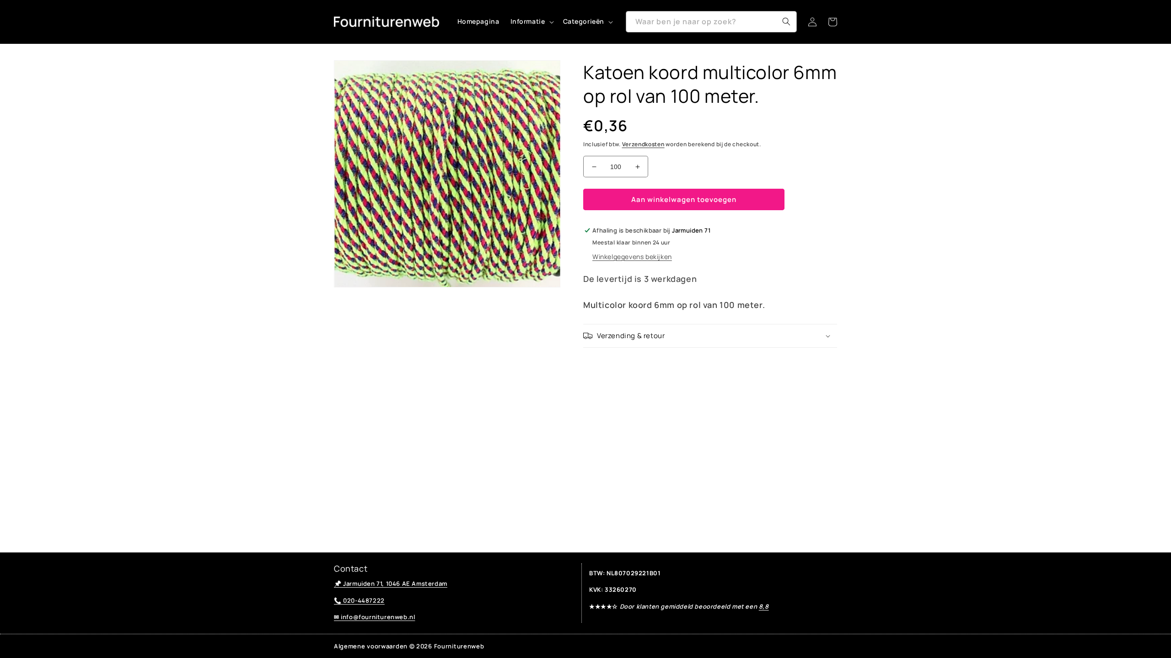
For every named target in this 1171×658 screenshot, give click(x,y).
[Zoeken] (786, 21)
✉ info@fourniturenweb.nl (374, 617)
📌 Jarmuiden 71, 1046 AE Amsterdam (390, 583)
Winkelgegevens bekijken (632, 256)
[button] (531, 21)
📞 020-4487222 (359, 600)
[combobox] (711, 21)
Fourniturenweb (459, 646)
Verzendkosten (643, 144)
